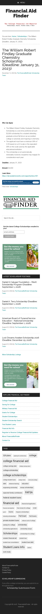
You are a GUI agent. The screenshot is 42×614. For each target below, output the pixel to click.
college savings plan (10, 466)
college (32, 455)
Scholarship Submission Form (21, 588)
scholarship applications (10, 529)
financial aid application (28, 503)
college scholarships (14, 475)
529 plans (7, 456)
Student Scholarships (9, 416)
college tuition (22, 480)
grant (4, 512)
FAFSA (29, 492)
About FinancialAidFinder (11, 436)
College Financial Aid (9, 401)
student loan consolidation (11, 542)
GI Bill (34, 508)
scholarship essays (26, 529)
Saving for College (8, 405)
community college (32, 480)
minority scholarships (9, 516)
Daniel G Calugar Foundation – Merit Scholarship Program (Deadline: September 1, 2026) (19, 284)
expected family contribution (12, 493)
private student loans (11, 520)
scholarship (22, 525)
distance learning (14, 483)
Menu (22, 3)
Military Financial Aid (9, 409)
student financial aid (10, 538)
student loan (23, 538)
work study (6, 552)
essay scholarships (26, 487)
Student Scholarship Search (12, 420)
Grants (11, 512)
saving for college (9, 525)
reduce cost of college (28, 520)
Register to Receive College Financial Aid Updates (20, 432)
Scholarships (14, 186)
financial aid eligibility (8, 508)
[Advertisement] (21, 101)
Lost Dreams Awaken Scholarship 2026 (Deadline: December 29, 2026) (20, 338)
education (25, 484)
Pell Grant (22, 516)
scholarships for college (27, 534)
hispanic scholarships (22, 512)
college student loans (9, 480)
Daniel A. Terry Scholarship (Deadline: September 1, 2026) (19, 302)
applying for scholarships (20, 455)
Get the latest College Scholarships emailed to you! (21, 227)
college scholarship (10, 470)
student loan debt (27, 542)
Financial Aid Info (8, 428)
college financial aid (16, 461)
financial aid (11, 503)
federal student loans (12, 497)
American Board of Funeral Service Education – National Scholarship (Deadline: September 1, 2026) (18, 320)
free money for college (23, 508)
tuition (29, 547)
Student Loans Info (14, 547)
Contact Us (6, 440)
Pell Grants (32, 516)
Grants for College (8, 413)
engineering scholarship (10, 487)
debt (4, 484)
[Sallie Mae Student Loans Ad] (21, 184)
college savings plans (25, 466)
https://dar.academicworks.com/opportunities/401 (20, 176)
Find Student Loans (9, 424)
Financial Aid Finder (21, 13)
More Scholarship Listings (11, 355)
